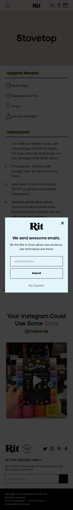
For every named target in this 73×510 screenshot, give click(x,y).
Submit (36, 273)
